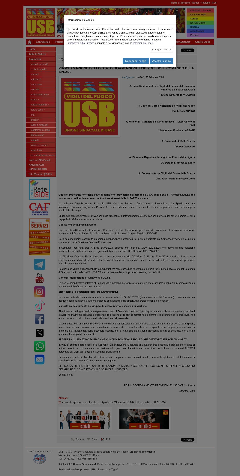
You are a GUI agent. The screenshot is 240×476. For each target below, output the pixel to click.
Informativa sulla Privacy (80, 43)
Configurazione (160, 49)
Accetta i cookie (161, 60)
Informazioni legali (143, 43)
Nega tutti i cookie (135, 60)
